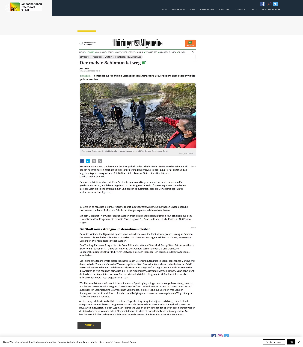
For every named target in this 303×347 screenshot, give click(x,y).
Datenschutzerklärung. (125, 342)
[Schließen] (299, 341)
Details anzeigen (274, 342)
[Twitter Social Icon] (275, 4)
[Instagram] (269, 4)
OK (291, 342)
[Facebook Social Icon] (262, 4)
